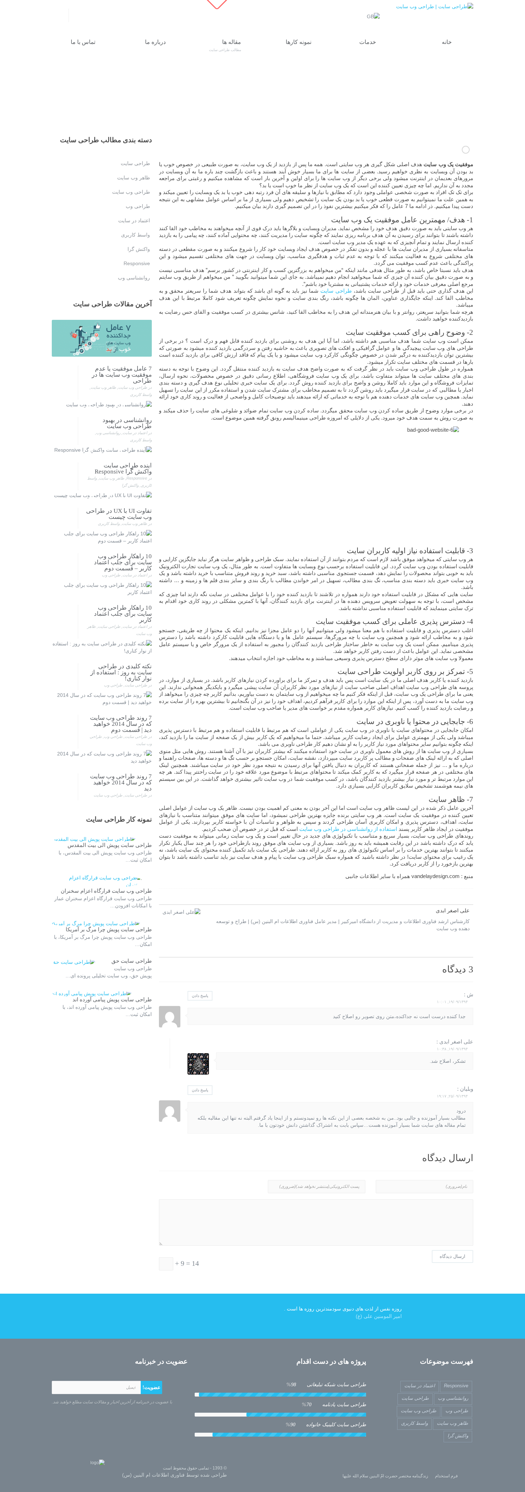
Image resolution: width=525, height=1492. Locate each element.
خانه (376, 101)
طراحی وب (111, 575)
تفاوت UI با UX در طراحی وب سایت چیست (119, 513)
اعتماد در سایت (134, 433)
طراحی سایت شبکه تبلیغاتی (326, 1384)
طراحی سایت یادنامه (334, 1404)
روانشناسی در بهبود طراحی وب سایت (466, 150)
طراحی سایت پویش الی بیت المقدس (110, 845)
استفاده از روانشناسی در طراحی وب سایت (348, 829)
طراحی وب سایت (132, 387)
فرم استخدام (446, 1475)
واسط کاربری (141, 394)
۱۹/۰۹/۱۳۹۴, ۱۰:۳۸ (452, 1049)
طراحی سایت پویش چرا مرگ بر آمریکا (109, 929)
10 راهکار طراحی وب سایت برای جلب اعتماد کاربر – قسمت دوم (123, 562)
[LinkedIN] (77, 16)
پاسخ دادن (200, 995)
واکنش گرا (130, 485)
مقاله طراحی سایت (348, 101)
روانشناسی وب (108, 433)
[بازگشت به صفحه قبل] (78, 92)
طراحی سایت (336, 291)
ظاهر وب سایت (103, 387)
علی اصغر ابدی (453, 910)
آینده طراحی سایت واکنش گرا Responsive (123, 468)
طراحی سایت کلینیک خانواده (326, 1424)
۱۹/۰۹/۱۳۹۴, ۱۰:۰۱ (452, 1002)
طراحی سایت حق (131, 961)
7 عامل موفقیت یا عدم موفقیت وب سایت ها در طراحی (122, 374)
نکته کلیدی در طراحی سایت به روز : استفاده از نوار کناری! (121, 672)
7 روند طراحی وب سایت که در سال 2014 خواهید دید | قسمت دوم (121, 723)
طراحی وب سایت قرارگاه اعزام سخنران (106, 891)
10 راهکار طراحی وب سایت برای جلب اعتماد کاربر (123, 613)
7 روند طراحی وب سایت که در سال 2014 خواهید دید (121, 782)
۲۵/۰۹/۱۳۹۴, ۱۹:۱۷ (452, 1096)
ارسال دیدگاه (452, 1256)
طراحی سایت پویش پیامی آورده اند (112, 999)
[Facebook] (100, 16)
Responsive (136, 478)
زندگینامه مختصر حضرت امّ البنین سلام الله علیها (385, 1475)
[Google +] (89, 16)
